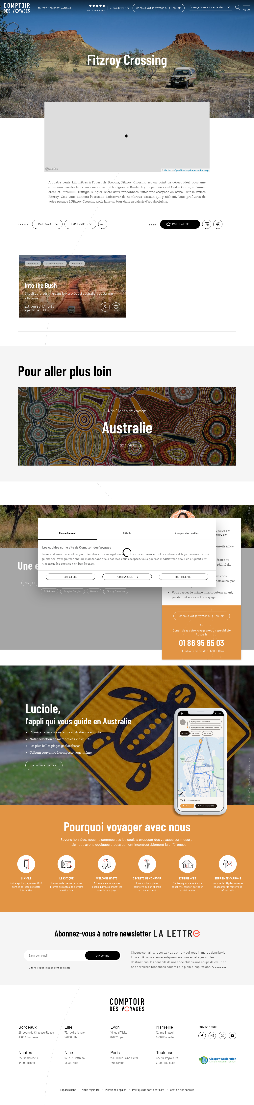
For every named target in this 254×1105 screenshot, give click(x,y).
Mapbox (168, 170)
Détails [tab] (127, 533)
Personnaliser (125, 576)
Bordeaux (27, 1026)
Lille (68, 1026)
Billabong (49, 591)
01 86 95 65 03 (201, 642)
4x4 (27, 582)
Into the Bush (41, 285)
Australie (127, 421)
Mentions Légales (115, 1089)
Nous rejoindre (90, 1089)
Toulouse (164, 1052)
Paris (115, 1052)
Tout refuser (70, 576)
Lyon (115, 1026)
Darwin (94, 591)
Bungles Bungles (73, 591)
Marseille (164, 1026)
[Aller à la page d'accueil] (18, 8)
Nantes (25, 1052)
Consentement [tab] (67, 533)
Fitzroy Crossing (116, 591)
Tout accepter (183, 576)
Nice (68, 1052)
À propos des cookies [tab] (186, 533)
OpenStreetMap (182, 170)
